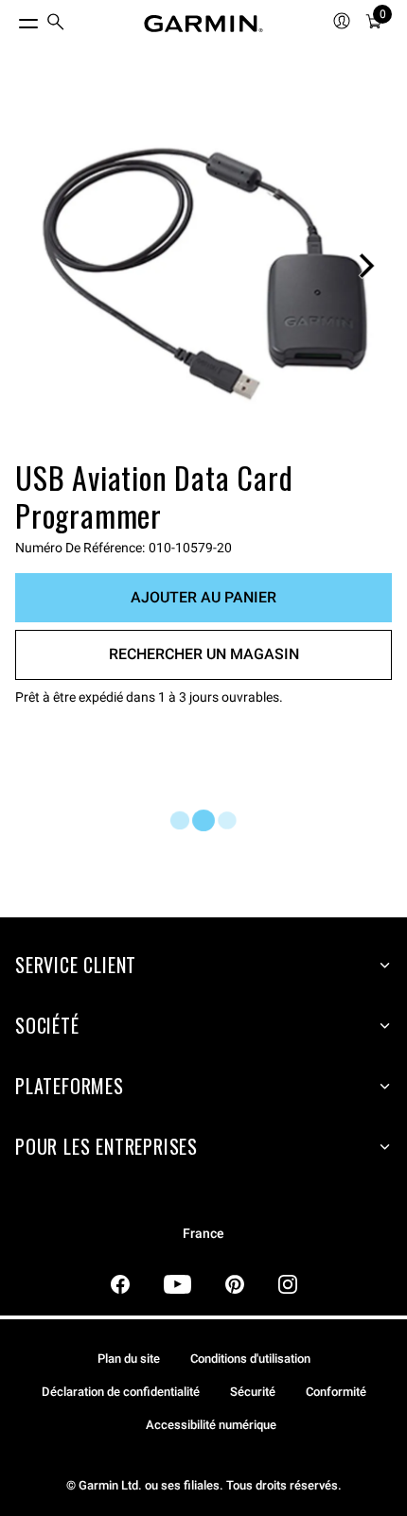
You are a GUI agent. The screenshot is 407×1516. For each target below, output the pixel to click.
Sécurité (252, 1392)
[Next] (366, 265)
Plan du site (128, 1358)
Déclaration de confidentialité (121, 1392)
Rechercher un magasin (204, 654)
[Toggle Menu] (11, 19)
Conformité (336, 1392)
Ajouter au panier (203, 597)
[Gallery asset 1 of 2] (203, 266)
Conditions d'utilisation (250, 1358)
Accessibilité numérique (211, 1425)
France (203, 1234)
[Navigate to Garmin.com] (203, 23)
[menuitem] (56, 24)
